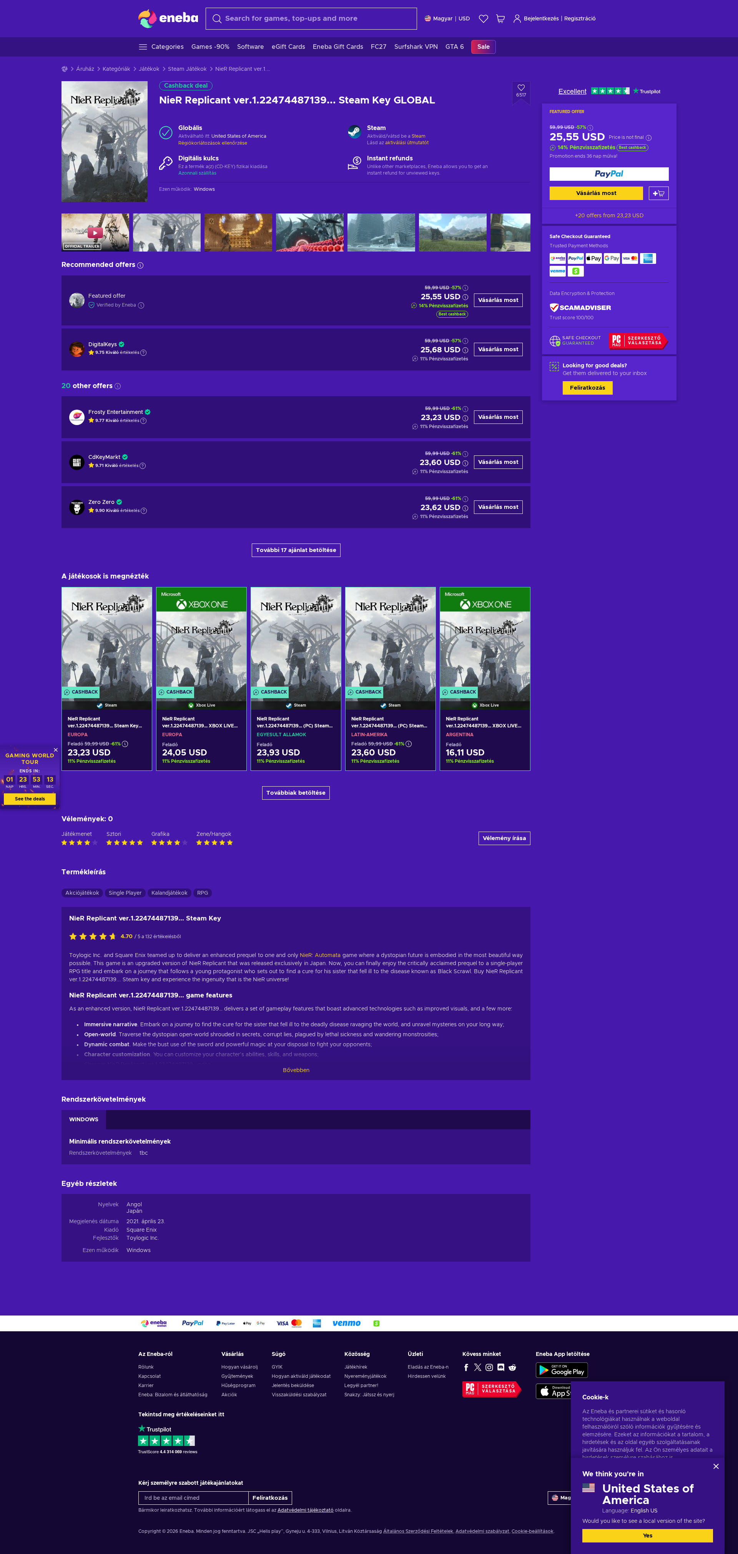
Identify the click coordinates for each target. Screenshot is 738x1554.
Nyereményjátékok (365, 1376)
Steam (419, 136)
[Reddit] (512, 1367)
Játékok (149, 69)
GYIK (277, 1367)
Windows (138, 1250)
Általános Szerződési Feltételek (418, 1531)
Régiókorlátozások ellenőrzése (212, 143)
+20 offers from (609, 215)
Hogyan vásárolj (239, 1367)
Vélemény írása (504, 838)
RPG (202, 893)
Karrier (146, 1385)
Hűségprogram (238, 1385)
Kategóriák (116, 69)
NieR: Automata (320, 955)
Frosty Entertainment (115, 412)
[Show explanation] (143, 353)
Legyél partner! (361, 1385)
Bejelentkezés (541, 19)
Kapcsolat (149, 1376)
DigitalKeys (102, 344)
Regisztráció (580, 19)
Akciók (229, 1394)
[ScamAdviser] (580, 307)
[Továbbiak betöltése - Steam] (354, 132)
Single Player (125, 893)
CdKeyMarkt (104, 457)
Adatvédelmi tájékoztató (306, 1510)
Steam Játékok (187, 69)
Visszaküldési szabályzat (299, 1394)
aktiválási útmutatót (407, 142)
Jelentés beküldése (293, 1385)
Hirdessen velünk (427, 1376)
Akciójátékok (82, 893)
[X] (478, 1367)
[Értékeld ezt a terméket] (95, 937)
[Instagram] (489, 1367)
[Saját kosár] (500, 19)
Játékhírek (355, 1367)
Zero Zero (101, 502)
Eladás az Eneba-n (428, 1367)
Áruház (85, 69)
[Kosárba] (659, 193)
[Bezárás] (716, 1466)
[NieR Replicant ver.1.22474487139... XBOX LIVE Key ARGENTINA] (485, 638)
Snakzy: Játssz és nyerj (369, 1394)
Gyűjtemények (237, 1376)
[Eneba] (168, 18)
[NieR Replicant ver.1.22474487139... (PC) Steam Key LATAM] (390, 638)
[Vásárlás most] (609, 174)
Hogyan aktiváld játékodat (301, 1376)
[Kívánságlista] (483, 19)
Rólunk (146, 1367)
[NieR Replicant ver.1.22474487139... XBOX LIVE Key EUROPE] (201, 638)
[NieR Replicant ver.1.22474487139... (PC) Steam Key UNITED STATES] (296, 638)
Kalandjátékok (169, 893)
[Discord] (501, 1367)
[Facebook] (466, 1367)
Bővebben (296, 1070)
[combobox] (311, 18)
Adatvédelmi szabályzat (482, 1531)
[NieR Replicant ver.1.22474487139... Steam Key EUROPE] (107, 638)
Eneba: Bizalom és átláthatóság (173, 1394)
